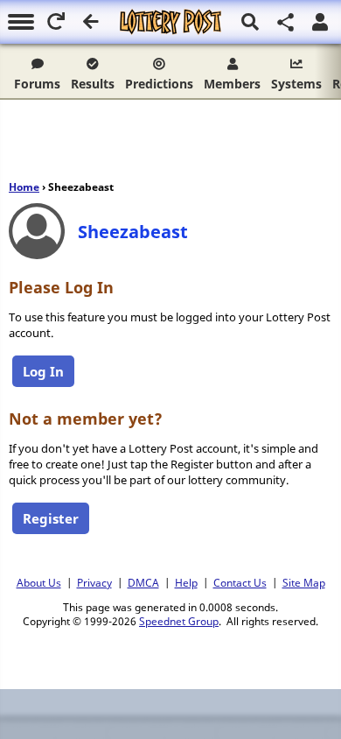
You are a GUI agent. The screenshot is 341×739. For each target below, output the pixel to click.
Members (232, 83)
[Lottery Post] (170, 22)
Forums (37, 83)
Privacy (94, 582)
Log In (43, 371)
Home (24, 186)
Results (93, 83)
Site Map (303, 582)
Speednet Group (179, 621)
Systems (296, 83)
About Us (39, 582)
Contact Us (240, 582)
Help (186, 582)
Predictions (159, 83)
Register (51, 518)
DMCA (143, 582)
